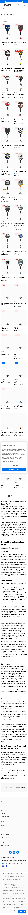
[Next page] (21, 496)
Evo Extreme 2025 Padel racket (20, 304)
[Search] (18, 5)
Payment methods (5, 828)
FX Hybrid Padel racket (6, 381)
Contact (3, 813)
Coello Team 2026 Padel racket (20, 43)
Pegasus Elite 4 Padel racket (19, 120)
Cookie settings (4, 821)
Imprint (24, 860)
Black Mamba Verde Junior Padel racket (19, 224)
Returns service (4, 810)
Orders (2, 808)
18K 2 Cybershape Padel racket (7, 484)
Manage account (4, 839)
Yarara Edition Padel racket (19, 95)
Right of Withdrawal (5, 837)
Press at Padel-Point (5, 845)
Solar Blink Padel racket (7, 353)
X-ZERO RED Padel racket (7, 329)
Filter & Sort (22, 911)
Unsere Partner (4, 819)
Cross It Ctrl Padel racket (7, 68)
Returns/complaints (5, 834)
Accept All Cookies (14, 469)
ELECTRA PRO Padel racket (6, 146)
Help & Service (4, 805)
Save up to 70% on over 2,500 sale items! (14, 1)
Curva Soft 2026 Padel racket (19, 407)
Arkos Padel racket (19, 329)
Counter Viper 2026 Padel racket (6, 172)
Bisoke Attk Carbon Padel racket (7, 95)
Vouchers (3, 842)
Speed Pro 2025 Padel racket (6, 224)
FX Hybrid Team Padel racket (19, 381)
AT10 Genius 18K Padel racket (7, 198)
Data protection (4, 860)
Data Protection (6, 461)
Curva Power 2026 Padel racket (7, 433)
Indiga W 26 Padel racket (20, 171)
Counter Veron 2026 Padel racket (19, 146)
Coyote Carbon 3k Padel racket (20, 252)
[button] (2, 5)
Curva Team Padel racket (7, 406)
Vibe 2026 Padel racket (20, 277)
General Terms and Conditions (15, 860)
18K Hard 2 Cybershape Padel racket (20, 484)
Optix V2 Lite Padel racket (5, 278)
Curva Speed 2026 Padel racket (20, 433)
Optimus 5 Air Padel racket (6, 252)
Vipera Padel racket (6, 120)
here (10, 460)
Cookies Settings (14, 465)
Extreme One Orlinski (19, 197)
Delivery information (5, 831)
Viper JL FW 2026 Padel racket (7, 43)
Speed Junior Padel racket (19, 353)
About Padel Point (5, 816)
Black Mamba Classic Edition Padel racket (19, 69)
